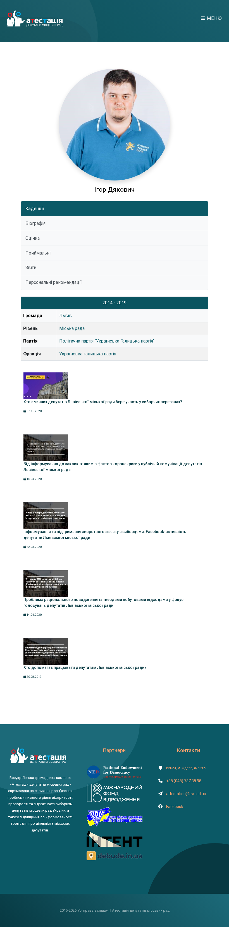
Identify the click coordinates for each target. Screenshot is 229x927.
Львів (65, 315)
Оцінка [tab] (32, 238)
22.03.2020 (34, 546)
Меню (213, 18)
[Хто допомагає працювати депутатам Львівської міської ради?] (45, 651)
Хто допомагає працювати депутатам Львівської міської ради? (85, 667)
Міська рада (72, 328)
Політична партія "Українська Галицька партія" (106, 341)
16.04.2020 (34, 479)
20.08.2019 (34, 676)
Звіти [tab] (30, 267)
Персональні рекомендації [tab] (53, 282)
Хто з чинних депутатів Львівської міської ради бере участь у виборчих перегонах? (102, 402)
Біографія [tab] (35, 223)
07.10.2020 (34, 411)
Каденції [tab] (34, 208)
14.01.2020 (34, 614)
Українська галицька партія (87, 353)
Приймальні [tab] (38, 253)
